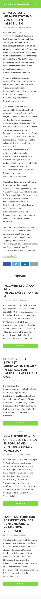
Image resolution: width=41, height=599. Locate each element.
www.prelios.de (10, 256)
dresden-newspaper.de (16, 4)
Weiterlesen (20, 345)
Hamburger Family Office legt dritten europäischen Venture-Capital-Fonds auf (20, 443)
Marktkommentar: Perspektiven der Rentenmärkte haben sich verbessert (19, 524)
